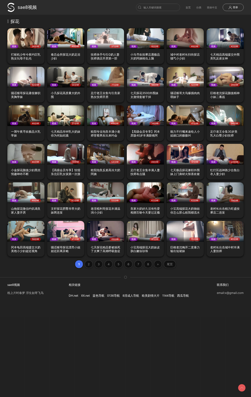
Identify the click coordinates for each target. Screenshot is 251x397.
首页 (188, 7)
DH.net (73, 295)
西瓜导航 (183, 295)
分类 (198, 7)
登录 (235, 7)
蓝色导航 (98, 295)
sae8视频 (27, 7)
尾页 (170, 264)
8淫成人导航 (131, 295)
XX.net (85, 295)
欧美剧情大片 (150, 295)
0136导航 (113, 295)
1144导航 (168, 295)
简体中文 (212, 7)
